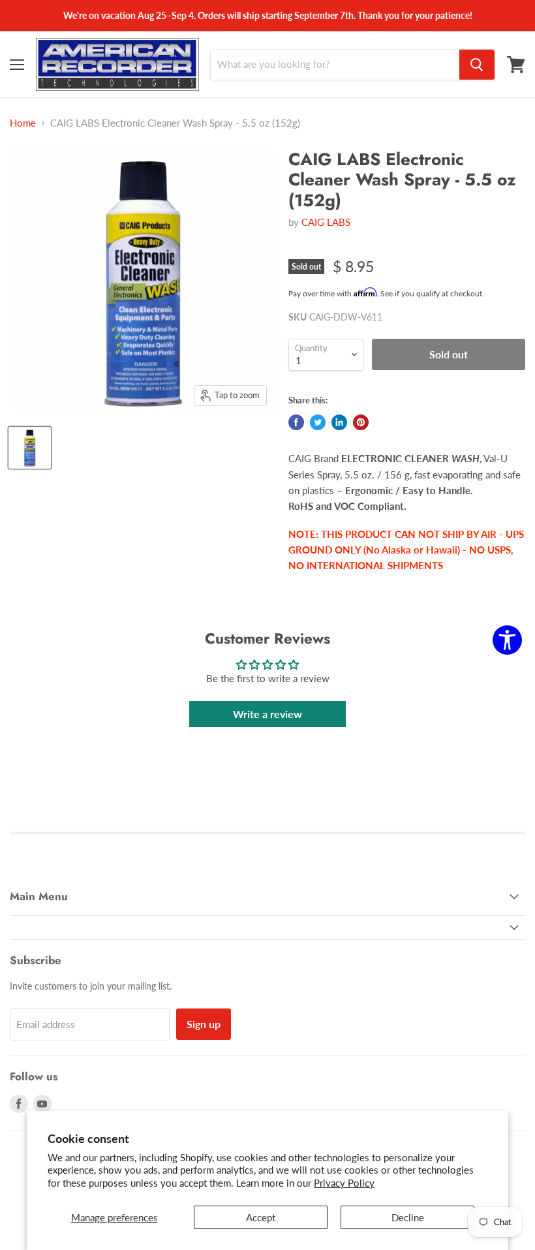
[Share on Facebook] (296, 422)
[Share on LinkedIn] (339, 422)
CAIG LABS (325, 222)
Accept (260, 1217)
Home (23, 123)
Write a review (267, 714)
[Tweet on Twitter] (318, 422)
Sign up (204, 1024)
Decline (407, 1217)
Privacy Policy (344, 1183)
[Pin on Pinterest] (361, 422)
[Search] (477, 65)
